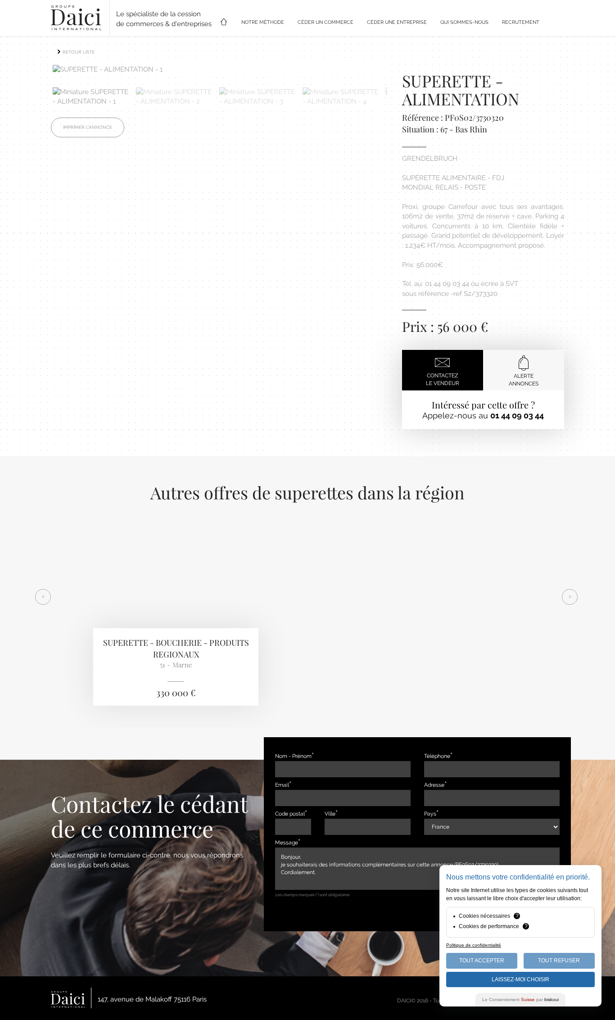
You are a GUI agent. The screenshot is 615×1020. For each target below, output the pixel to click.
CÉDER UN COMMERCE (325, 22)
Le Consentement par (520, 999)
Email (282, 785)
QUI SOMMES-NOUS (464, 22)
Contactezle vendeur (442, 379)
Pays (430, 814)
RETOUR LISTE (78, 52)
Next (400, 72)
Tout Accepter (481, 960)
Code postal (290, 814)
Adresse (434, 785)
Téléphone (437, 756)
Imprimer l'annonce (87, 127)
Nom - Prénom (293, 756)
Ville (330, 814)
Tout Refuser (559, 960)
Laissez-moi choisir (520, 979)
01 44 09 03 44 (517, 415)
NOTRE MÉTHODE (262, 22)
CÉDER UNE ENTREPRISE (397, 22)
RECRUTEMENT (520, 22)
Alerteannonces (523, 380)
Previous (39, 72)
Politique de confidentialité (473, 945)
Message (286, 842)
